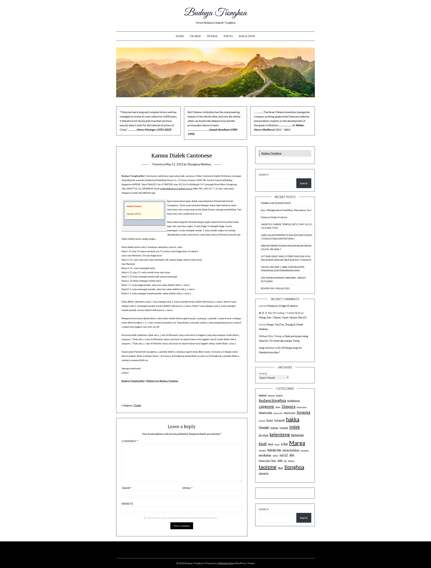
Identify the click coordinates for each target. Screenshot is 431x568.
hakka (292, 419)
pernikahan (265, 455)
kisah (263, 443)
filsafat (269, 420)
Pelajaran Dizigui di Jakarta (274, 217)
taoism (291, 460)
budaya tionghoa (272, 400)
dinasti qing (265, 412)
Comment (130, 441)
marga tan (274, 450)
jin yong (263, 435)
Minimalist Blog (226, 563)
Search (264, 174)
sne (280, 460)
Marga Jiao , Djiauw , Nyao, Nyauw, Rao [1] (282, 317)
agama (263, 395)
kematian (297, 435)
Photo (228, 36)
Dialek (137, 405)
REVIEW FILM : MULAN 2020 (275, 288)
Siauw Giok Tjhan (267, 460)
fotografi (279, 420)
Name (127, 487)
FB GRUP (195, 36)
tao (285, 460)
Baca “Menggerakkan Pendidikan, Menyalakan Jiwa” (286, 210)
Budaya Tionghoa (215, 13)
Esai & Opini (247, 36)
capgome (266, 406)
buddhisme (293, 400)
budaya (279, 395)
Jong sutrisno (266, 347)
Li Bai (284, 444)
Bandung (271, 395)
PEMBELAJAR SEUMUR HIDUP (276, 203)
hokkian (274, 427)
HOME (180, 36)
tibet (280, 468)
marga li (262, 450)
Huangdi (284, 427)
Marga (297, 442)
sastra (275, 455)
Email (187, 487)
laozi (270, 443)
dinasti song (278, 413)
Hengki (264, 427)
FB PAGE (212, 36)
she (291, 455)
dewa (277, 407)
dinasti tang (289, 412)
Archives (263, 373)
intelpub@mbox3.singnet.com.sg (176, 188)
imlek (294, 427)
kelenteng (280, 434)
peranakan (305, 450)
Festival (262, 421)
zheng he (264, 473)
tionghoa (294, 467)
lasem (277, 444)
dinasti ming (301, 407)
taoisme (267, 467)
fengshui (303, 412)
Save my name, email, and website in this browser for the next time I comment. (182, 518)
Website (127, 503)
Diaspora (288, 406)
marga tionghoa (291, 450)
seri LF (283, 455)
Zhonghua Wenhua (199, 164)
